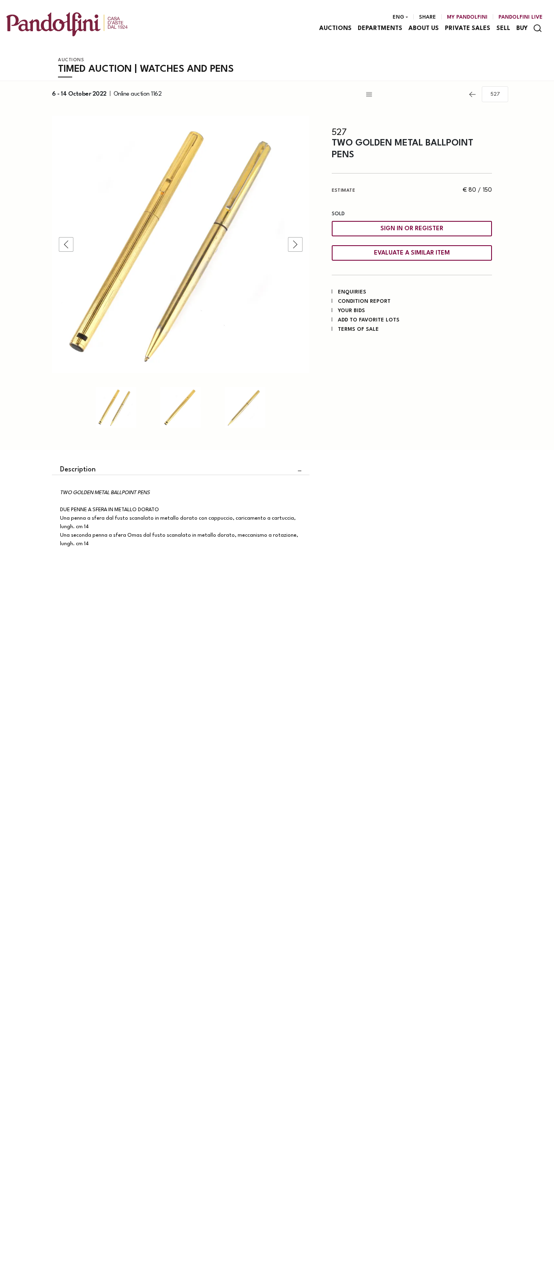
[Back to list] (413, 94)
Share (427, 17)
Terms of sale (358, 329)
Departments (380, 29)
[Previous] (472, 94)
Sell (503, 29)
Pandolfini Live (520, 17)
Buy (522, 29)
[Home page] (67, 24)
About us (423, 29)
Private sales (467, 29)
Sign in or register (411, 229)
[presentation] (66, 244)
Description (78, 469)
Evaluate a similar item (412, 253)
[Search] (537, 28)
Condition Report (364, 301)
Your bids (351, 310)
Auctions (335, 29)
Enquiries (352, 292)
